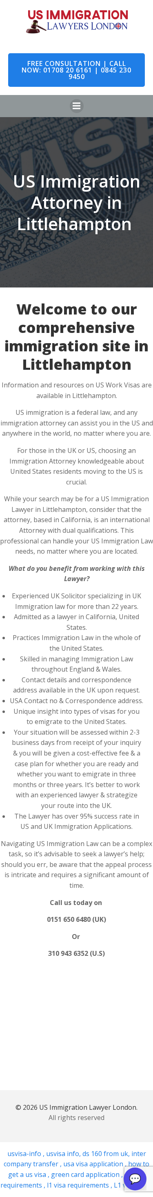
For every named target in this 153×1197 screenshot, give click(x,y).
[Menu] (77, 106)
